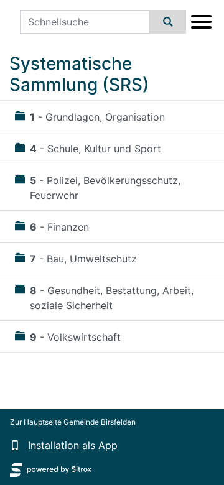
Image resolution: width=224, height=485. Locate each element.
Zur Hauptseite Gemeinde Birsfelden (73, 422)
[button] (15, 445)
